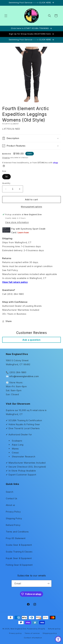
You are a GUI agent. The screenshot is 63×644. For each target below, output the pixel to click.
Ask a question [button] (31, 339)
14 (6, 176)
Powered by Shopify (36, 629)
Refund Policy (13, 525)
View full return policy (15, 282)
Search (9, 492)
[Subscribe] (48, 583)
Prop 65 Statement (15, 538)
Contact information (33, 638)
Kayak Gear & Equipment (19, 558)
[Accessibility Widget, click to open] (58, 639)
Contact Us (11, 498)
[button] (6, 15)
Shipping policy (50, 633)
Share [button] (9, 321)
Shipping (6, 157)
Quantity (6, 183)
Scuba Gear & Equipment (19, 545)
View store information (17, 222)
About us (10, 505)
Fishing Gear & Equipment (19, 565)
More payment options (31, 206)
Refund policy (54, 629)
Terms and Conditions (17, 531)
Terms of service (32, 633)
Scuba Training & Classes (19, 551)
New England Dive (19, 629)
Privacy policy (15, 633)
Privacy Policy (13, 511)
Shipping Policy (14, 518)
